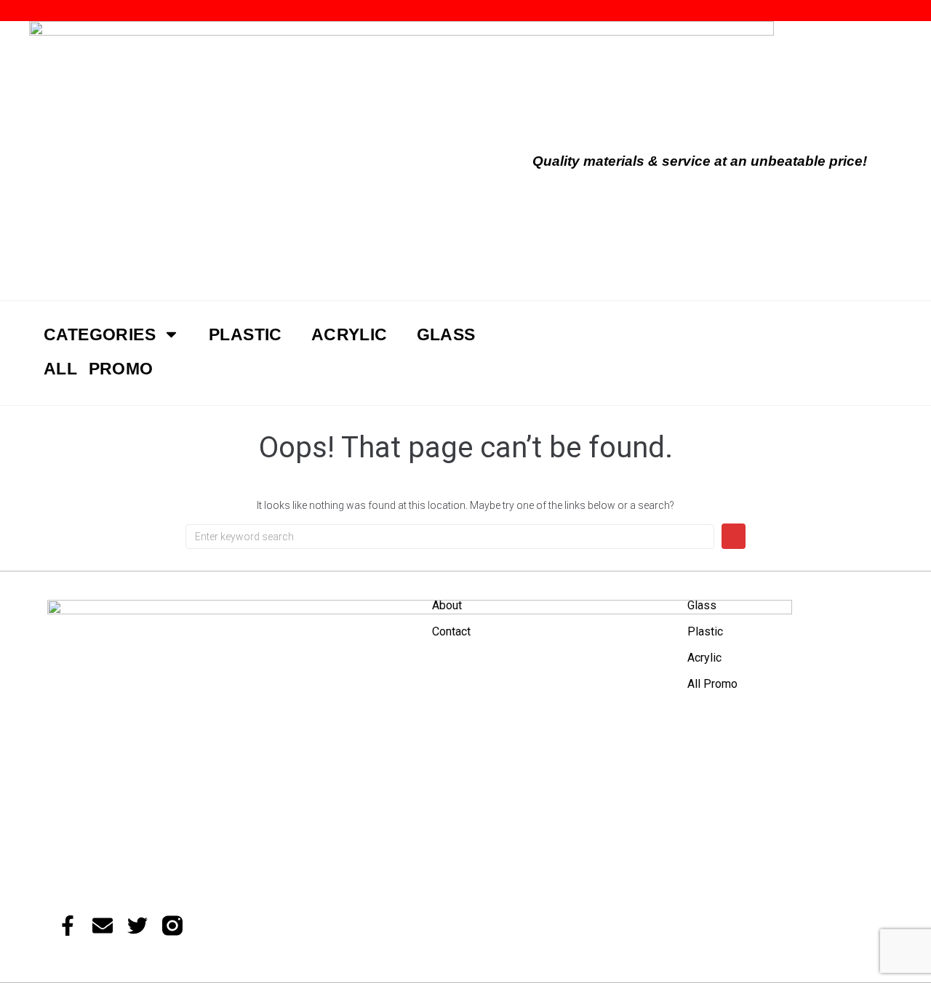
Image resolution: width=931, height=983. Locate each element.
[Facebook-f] (67, 925)
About (447, 605)
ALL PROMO (98, 368)
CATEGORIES (100, 334)
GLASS (446, 334)
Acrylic (704, 658)
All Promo (712, 684)
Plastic (705, 631)
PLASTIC (245, 334)
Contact (451, 631)
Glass (701, 605)
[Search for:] (449, 536)
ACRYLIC (349, 334)
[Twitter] (137, 925)
